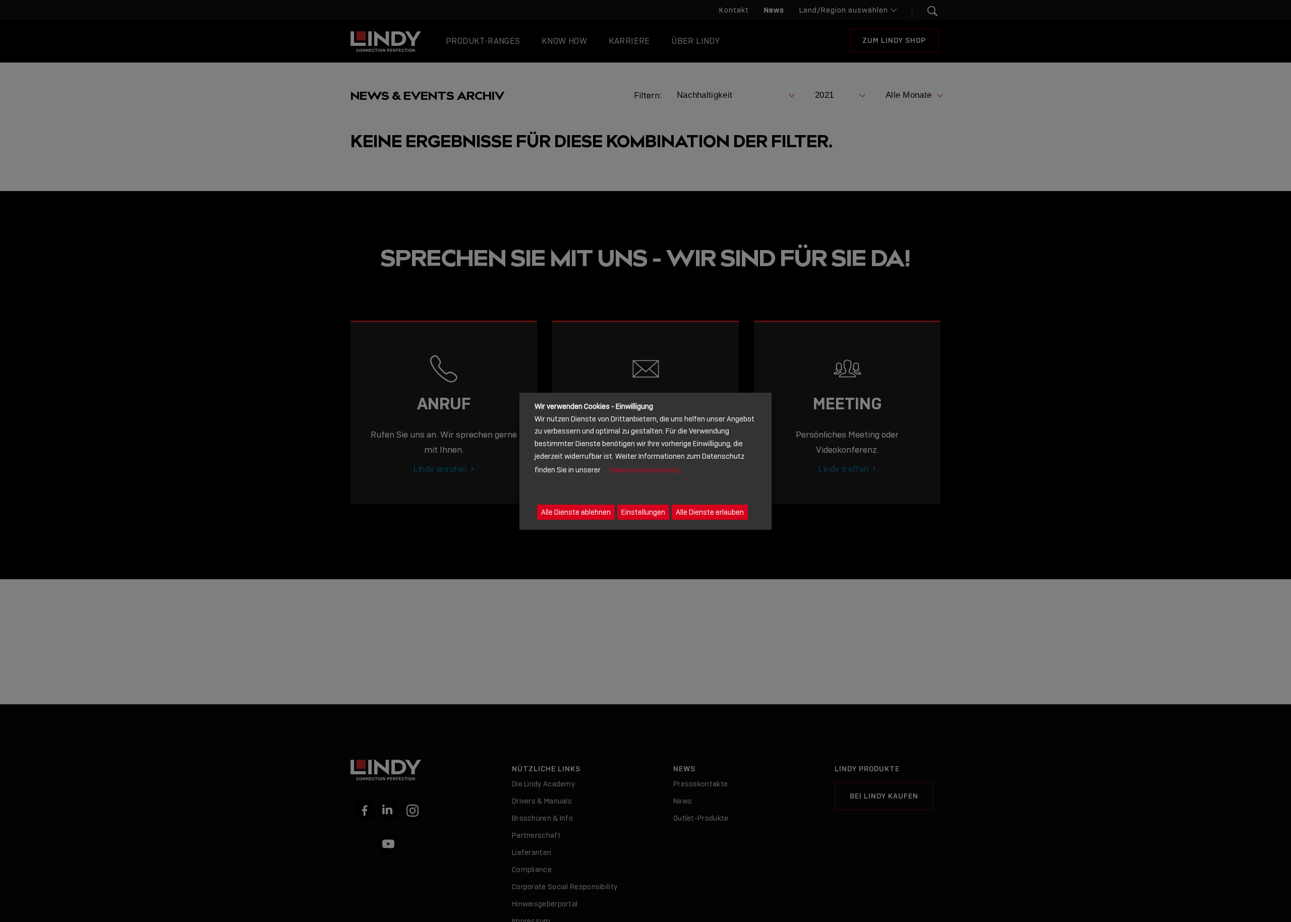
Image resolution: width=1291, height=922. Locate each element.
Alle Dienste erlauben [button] (710, 511)
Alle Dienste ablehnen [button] (576, 511)
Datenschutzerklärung (645, 469)
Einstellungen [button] (643, 511)
